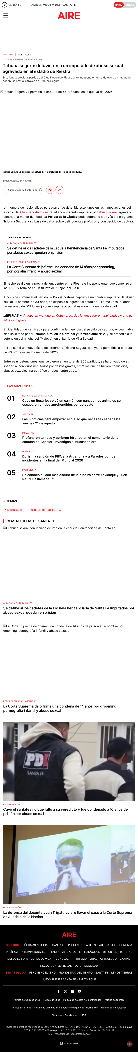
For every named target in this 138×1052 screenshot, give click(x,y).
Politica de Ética (51, 1000)
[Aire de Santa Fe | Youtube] (79, 991)
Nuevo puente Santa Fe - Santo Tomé (69, 979)
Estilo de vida (41, 958)
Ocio (78, 965)
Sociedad (91, 965)
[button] (23, 15)
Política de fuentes (114, 1000)
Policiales (24, 54)
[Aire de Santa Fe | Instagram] (72, 991)
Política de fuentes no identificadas (82, 1000)
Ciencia (54, 952)
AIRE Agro (69, 952)
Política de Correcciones (26, 1000)
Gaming (125, 958)
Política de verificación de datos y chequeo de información (66, 1007)
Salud (110, 945)
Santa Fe (58, 945)
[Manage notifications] (129, 1044)
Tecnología (62, 958)
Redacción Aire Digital (17, 181)
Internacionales (33, 952)
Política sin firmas (21, 1007)
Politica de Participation (113, 1007)
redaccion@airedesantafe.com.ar (73, 1034)
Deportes (110, 952)
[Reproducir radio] (4, 5)
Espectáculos (89, 952)
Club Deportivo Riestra (36, 212)
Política (12, 952)
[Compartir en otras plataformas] (59, 190)
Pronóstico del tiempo (75, 972)
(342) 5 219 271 (68, 1030)
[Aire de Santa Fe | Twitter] (65, 991)
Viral (93, 958)
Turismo (80, 958)
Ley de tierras (121, 972)
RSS (84, 1015)
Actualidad (94, 945)
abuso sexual (108, 212)
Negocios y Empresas (56, 965)
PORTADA (8, 54)
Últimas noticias (36, 945)
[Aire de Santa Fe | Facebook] (59, 991)
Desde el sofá (17, 958)
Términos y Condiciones (65, 1015)
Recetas (126, 952)
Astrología (108, 958)
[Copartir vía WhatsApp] (50, 190)
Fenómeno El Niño (42, 972)
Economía (125, 945)
